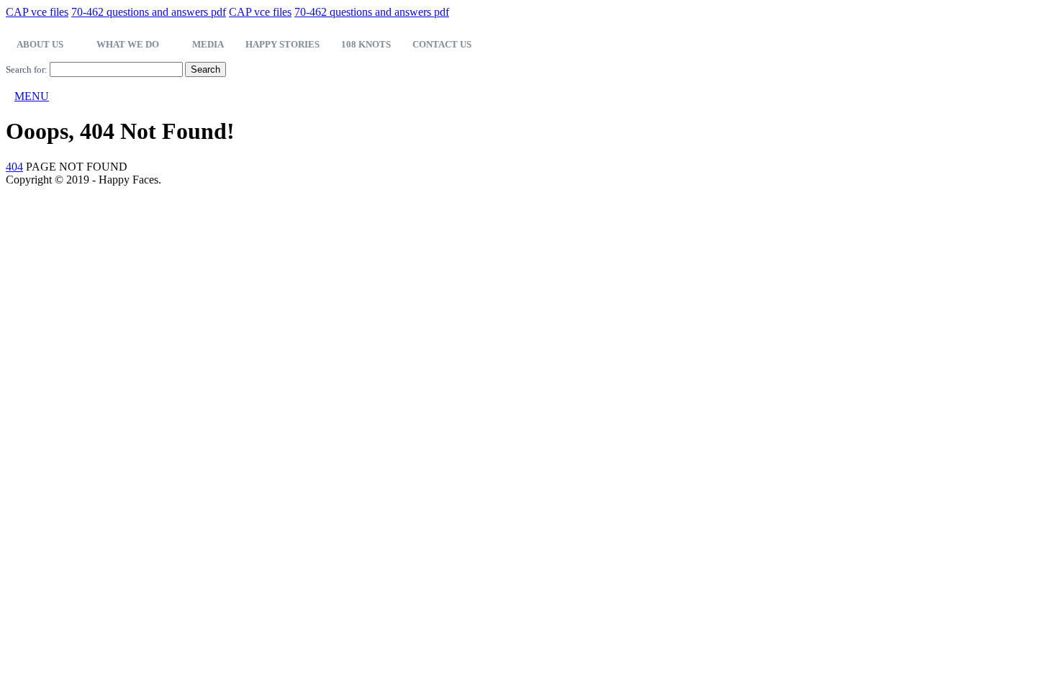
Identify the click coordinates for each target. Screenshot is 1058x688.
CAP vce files (37, 12)
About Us (40, 44)
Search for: (27, 69)
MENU (31, 96)
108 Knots (366, 44)
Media (208, 44)
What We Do (127, 44)
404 (14, 166)
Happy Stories (282, 44)
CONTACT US (441, 44)
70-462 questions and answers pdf (148, 12)
